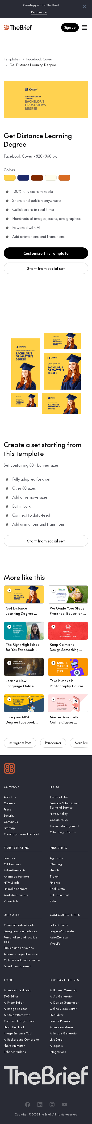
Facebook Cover (39, 59)
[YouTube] (64, 1104)
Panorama (53, 742)
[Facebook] (27, 1104)
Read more (39, 12)
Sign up (70, 27)
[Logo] (9, 769)
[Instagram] (52, 1104)
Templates (12, 59)
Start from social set (46, 268)
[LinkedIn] (40, 1104)
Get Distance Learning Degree (32, 64)
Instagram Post (20, 742)
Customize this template (46, 253)
